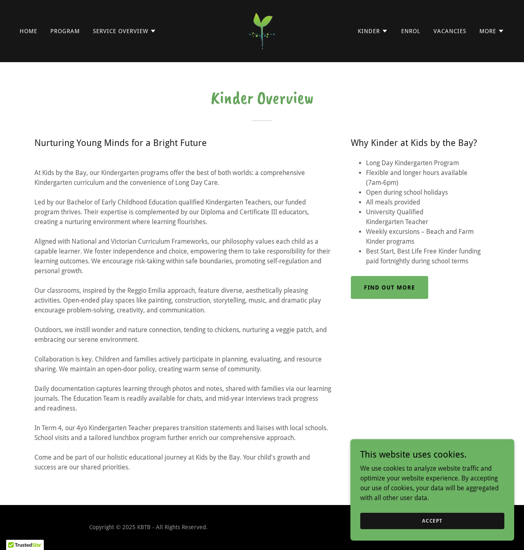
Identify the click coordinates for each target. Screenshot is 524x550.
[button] (124, 31)
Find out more (389, 287)
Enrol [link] (410, 31)
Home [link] (28, 31)
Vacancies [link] (450, 31)
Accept (432, 520)
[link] (262, 30)
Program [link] (65, 31)
